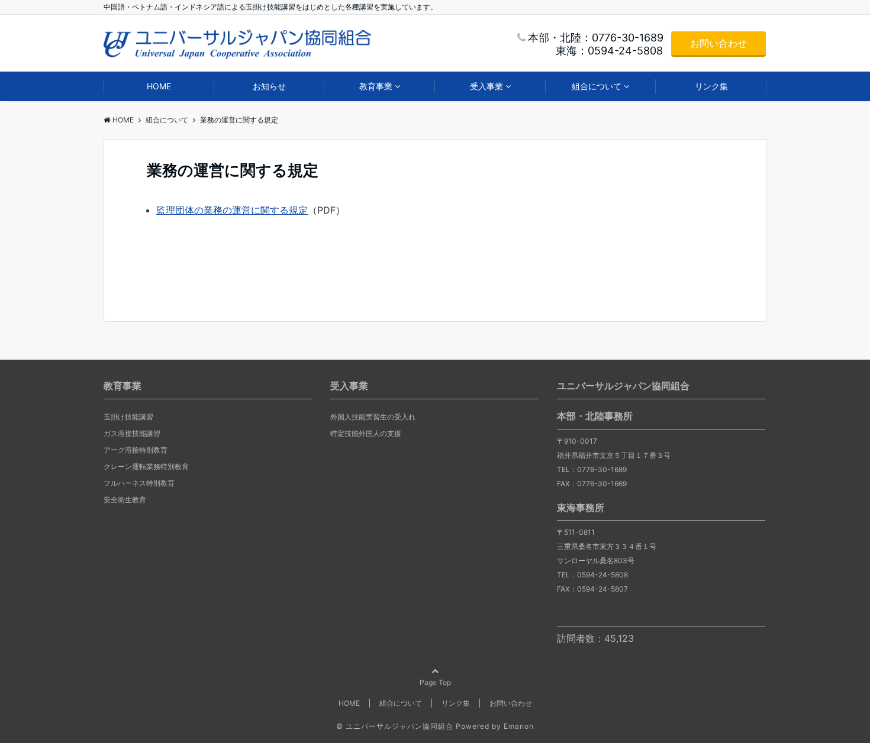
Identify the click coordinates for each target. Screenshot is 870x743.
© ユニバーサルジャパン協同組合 (394, 726)
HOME (159, 86)
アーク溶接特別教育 (135, 449)
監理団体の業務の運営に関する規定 (232, 210)
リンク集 (711, 86)
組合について (596, 86)
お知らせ (269, 86)
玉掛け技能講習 (128, 416)
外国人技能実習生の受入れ (372, 416)
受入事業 (486, 86)
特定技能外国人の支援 (365, 433)
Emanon (519, 726)
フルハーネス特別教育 (139, 483)
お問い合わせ (718, 43)
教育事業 (375, 86)
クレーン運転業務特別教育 (146, 466)
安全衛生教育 (125, 499)
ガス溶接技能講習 (132, 433)
